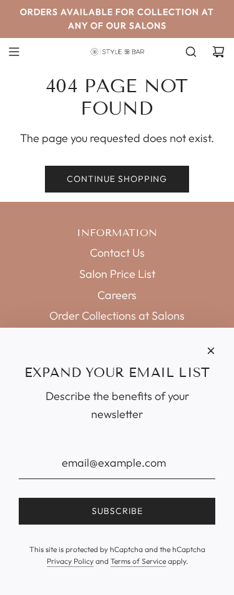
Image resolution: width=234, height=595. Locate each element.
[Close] (211, 350)
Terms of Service (138, 561)
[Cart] (218, 51)
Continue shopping (117, 178)
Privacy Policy (70, 561)
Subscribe (117, 510)
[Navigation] (13, 51)
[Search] (191, 51)
